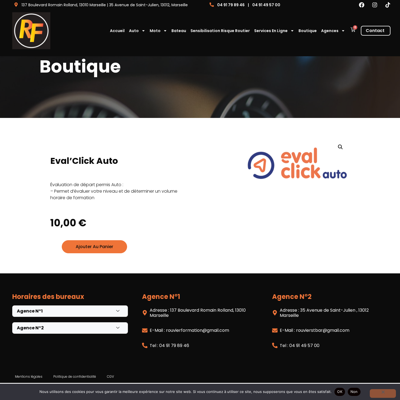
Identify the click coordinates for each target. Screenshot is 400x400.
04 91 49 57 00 (266, 5)
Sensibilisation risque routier (220, 30)
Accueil (117, 30)
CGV (110, 376)
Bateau (178, 30)
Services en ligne (271, 30)
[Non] (383, 393)
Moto (155, 30)
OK (339, 391)
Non (354, 391)
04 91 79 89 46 (231, 5)
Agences (330, 30)
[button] (340, 147)
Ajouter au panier (94, 246)
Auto (134, 30)
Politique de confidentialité (74, 376)
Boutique (308, 30)
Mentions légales (28, 376)
